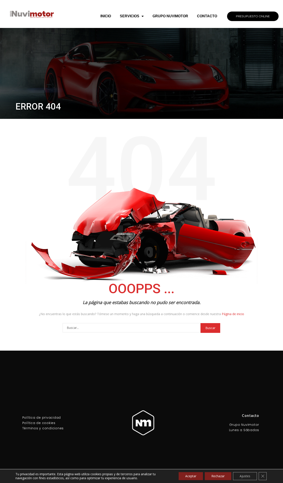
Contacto (207, 16)
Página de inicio (233, 314)
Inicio (105, 16)
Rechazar (218, 476)
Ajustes (245, 476)
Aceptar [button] (190, 476)
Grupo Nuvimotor (170, 16)
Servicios (129, 16)
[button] (253, 16)
